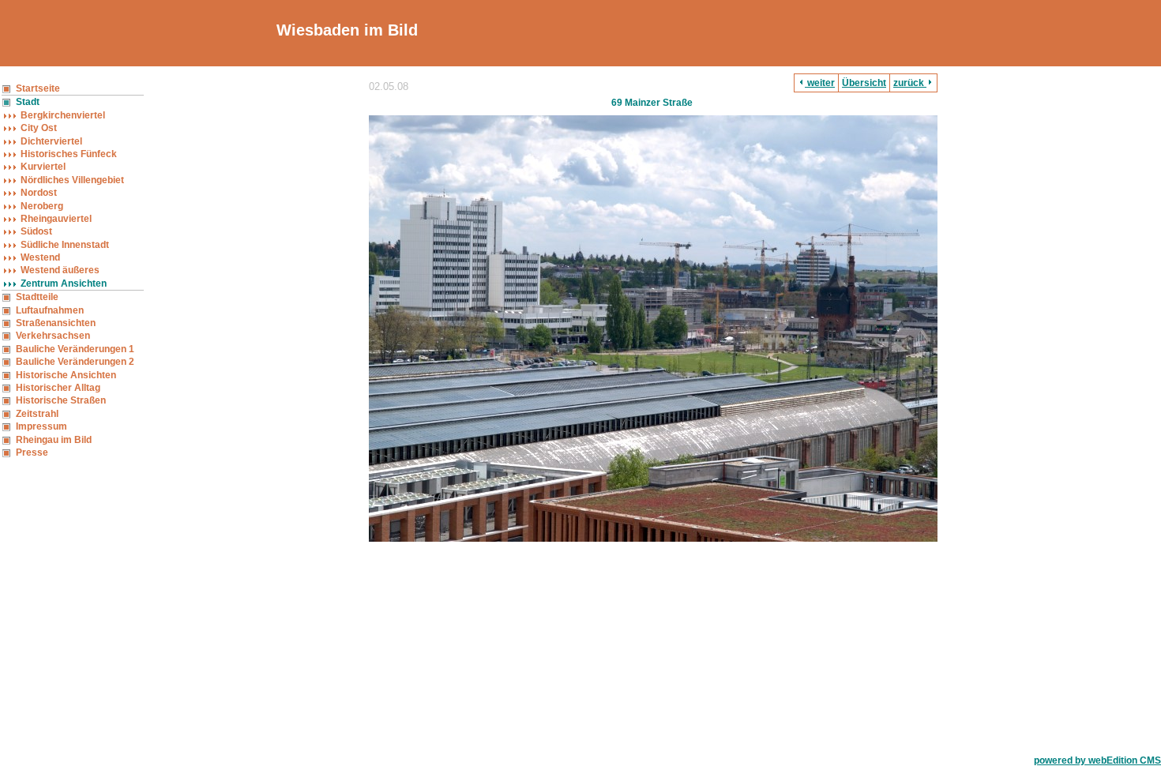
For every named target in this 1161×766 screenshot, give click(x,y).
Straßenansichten (56, 323)
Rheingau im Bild (54, 439)
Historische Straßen (61, 400)
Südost (36, 231)
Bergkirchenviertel (63, 115)
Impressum (41, 426)
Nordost (39, 192)
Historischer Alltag (58, 387)
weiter (820, 82)
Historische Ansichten (66, 375)
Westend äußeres (60, 270)
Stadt (27, 101)
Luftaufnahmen (50, 310)
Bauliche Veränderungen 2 (75, 361)
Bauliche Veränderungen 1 (75, 349)
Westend (40, 257)
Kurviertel (43, 166)
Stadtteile (37, 296)
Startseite (38, 88)
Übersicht (864, 82)
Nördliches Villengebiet (72, 180)
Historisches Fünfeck (69, 154)
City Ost (39, 127)
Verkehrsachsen (53, 335)
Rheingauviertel (56, 218)
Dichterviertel (51, 141)
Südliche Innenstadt (65, 244)
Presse (32, 452)
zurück (909, 82)
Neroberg (42, 206)
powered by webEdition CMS (1097, 760)
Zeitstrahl (37, 413)
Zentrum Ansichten (64, 283)
